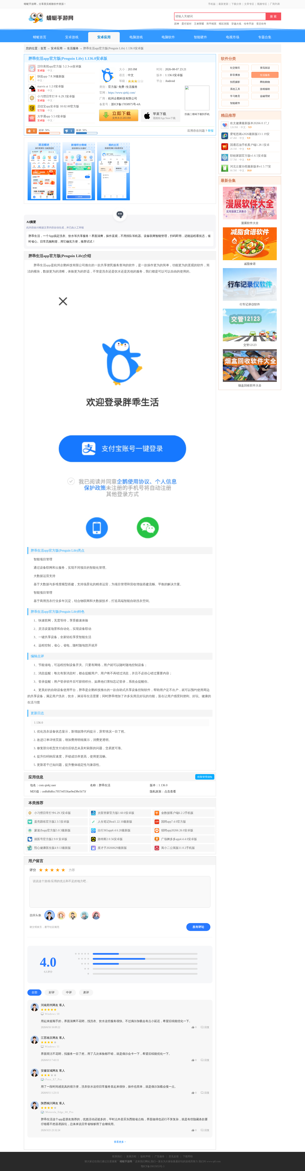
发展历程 (131, 1156)
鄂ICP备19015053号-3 (152, 1166)
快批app (51, 76)
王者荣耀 (199, 23)
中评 (69, 992)
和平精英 (211, 23)
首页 (43, 48)
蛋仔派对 (187, 23)
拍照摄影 (235, 81)
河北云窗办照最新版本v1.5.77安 (250, 166)
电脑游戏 (136, 37)
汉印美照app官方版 (59, 66)
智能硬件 (200, 37)
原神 (176, 23)
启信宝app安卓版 (58, 106)
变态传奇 (261, 23)
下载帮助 (188, 1156)
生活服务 (73, 48)
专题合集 (264, 37)
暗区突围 (224, 23)
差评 (86, 992)
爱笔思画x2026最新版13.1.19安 (250, 134)
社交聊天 (235, 67)
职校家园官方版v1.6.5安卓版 (248, 155)
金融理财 (265, 96)
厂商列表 (275, 3)
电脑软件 (168, 37)
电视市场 (232, 37)
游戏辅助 (265, 89)
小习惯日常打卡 (56, 96)
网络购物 (265, 81)
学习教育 (235, 96)
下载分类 (236, 3)
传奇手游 (249, 23)
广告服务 (160, 1156)
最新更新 (223, 3)
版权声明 (145, 1156)
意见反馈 (174, 1156)
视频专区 (262, 3)
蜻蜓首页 (39, 37)
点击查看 (170, 791)
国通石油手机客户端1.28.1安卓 (250, 144)
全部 (34, 992)
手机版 (212, 3)
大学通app (51, 116)
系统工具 (235, 89)
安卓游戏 (71, 37)
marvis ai (50, 86)
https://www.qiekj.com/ (121, 92)
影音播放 (235, 74)
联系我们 (117, 1156)
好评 (52, 992)
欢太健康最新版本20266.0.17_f (249, 123)
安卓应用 (104, 37)
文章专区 (249, 3)
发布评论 (198, 926)
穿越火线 (236, 23)
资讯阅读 (265, 67)
